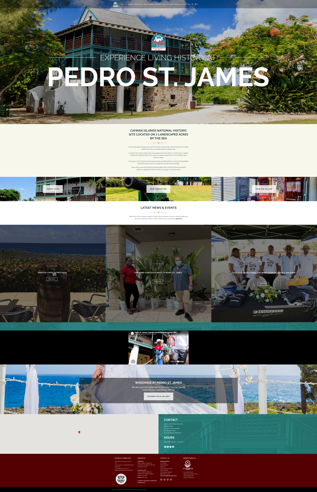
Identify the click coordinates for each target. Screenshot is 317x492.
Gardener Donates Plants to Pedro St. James (158, 273)
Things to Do (138, 4)
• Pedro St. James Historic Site (190, 474)
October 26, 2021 (52, 266)
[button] (2, 62)
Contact (183, 4)
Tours (145, 4)
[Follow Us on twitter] (168, 480)
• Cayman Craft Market (188, 477)
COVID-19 (177, 4)
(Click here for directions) (166, 472)
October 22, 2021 (158, 263)
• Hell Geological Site (188, 475)
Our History (123, 4)
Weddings (151, 4)
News (164, 4)
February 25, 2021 (264, 261)
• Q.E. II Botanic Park (188, 472)
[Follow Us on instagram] (165, 480)
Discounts (170, 4)
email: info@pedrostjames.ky (168, 475)
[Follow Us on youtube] (171, 480)
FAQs (188, 4)
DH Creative (143, 489)
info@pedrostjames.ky (174, 433)
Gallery (130, 4)
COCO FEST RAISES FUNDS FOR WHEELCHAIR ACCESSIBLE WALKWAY (264, 273)
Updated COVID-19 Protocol (52, 273)
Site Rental (158, 4)
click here (178, 218)
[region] (158, 62)
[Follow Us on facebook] (161, 480)
